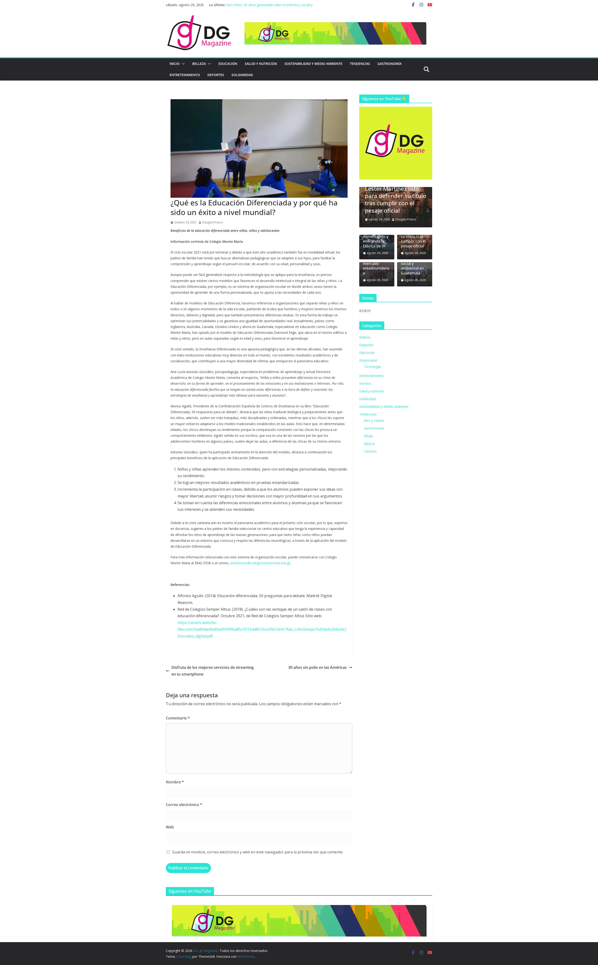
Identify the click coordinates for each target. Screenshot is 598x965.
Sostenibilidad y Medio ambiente (313, 63)
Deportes (215, 75)
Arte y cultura (374, 420)
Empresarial (368, 360)
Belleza (199, 63)
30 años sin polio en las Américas (317, 667)
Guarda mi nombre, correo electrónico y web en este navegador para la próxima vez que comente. (257, 852)
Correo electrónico (184, 804)
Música (369, 443)
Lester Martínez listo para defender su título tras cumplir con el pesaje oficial (391, 199)
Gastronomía (389, 63)
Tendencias (360, 63)
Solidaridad (242, 75)
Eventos (365, 383)
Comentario (178, 718)
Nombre (175, 782)
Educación (227, 63)
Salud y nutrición (261, 63)
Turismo (370, 451)
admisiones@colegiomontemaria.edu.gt (260, 563)
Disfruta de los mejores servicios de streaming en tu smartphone (212, 671)
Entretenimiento (185, 75)
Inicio (175, 63)
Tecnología (372, 366)
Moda (368, 436)
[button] (182, 63)
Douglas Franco (212, 222)
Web (170, 827)
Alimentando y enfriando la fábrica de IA (375, 241)
